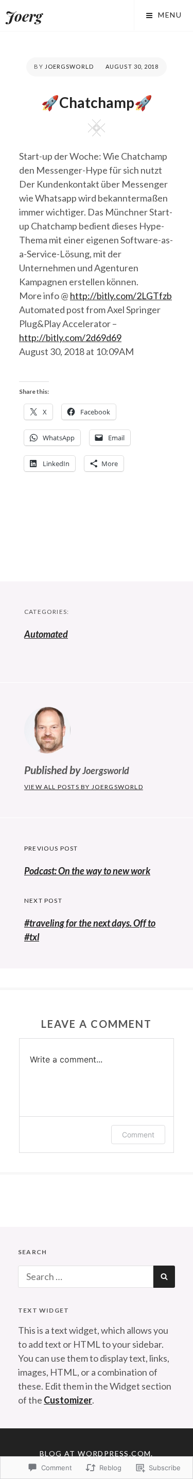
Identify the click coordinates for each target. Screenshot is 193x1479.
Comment (138, 1134)
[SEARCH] (164, 1277)
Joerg (23, 15)
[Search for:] (85, 1276)
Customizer (68, 1400)
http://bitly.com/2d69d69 (70, 337)
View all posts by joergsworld (83, 787)
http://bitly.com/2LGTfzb (121, 295)
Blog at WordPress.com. (96, 1453)
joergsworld (69, 66)
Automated (46, 634)
